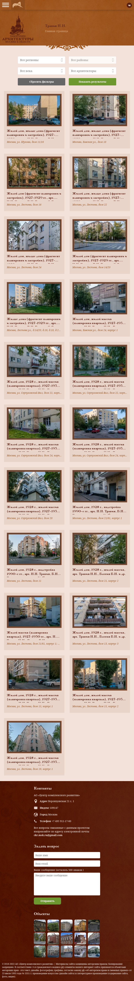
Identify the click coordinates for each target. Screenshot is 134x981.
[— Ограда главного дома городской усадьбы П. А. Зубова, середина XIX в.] (94, 925)
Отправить (47, 901)
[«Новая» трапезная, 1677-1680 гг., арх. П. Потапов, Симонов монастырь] (80, 951)
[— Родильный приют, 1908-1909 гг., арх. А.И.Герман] (67, 938)
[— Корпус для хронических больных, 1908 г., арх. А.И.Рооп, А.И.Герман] (67, 925)
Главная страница (56, 31)
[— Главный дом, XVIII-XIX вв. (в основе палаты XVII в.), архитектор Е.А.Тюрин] (40, 925)
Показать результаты (92, 81)
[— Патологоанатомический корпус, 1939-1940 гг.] (53, 938)
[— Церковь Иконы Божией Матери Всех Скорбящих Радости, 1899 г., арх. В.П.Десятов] (80, 938)
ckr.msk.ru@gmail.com (48, 835)
